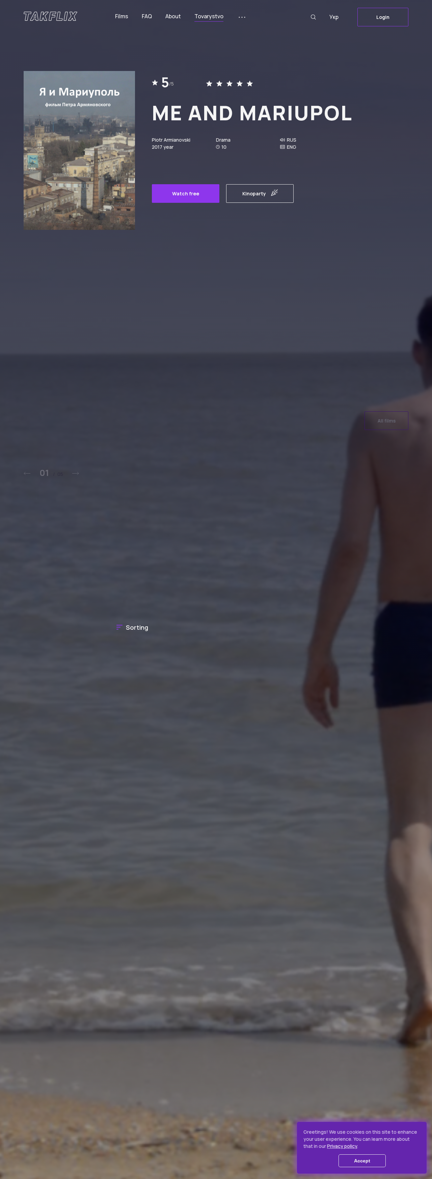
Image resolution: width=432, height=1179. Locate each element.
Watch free (185, 193)
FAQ (147, 16)
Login (382, 17)
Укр (334, 17)
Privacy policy (342, 1146)
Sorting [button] (137, 627)
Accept (362, 1160)
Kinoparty (254, 193)
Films (121, 16)
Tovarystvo (208, 16)
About (173, 16)
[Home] (50, 16)
